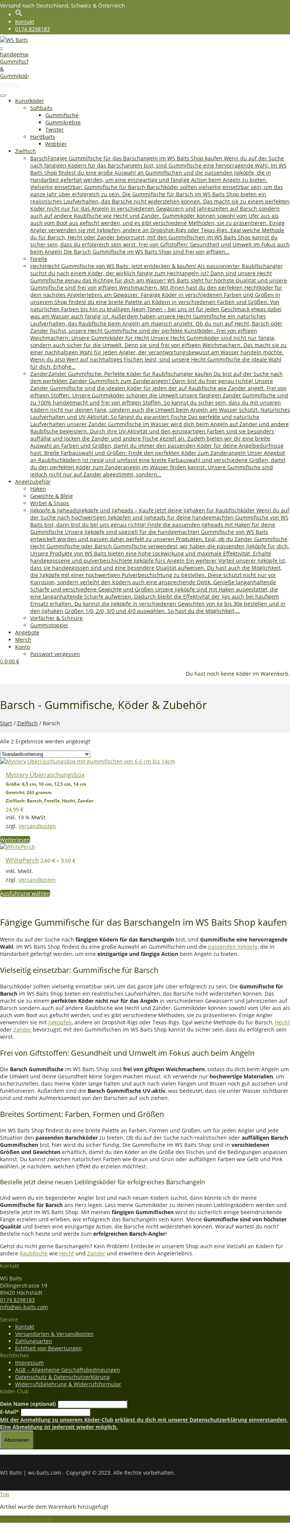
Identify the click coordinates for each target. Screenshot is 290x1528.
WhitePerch (22, 860)
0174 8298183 (32, 29)
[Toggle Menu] (3, 96)
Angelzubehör (33, 481)
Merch (23, 639)
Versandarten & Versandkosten (54, 1333)
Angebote (27, 632)
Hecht (282, 1022)
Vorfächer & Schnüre (56, 618)
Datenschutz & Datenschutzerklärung (62, 1377)
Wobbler (56, 143)
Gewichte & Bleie (51, 496)
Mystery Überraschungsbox (45, 775)
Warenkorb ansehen (25, 1519)
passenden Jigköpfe (233, 946)
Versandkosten (37, 826)
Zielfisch (25, 151)
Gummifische (62, 115)
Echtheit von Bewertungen (48, 1348)
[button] (19, 14)
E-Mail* (9, 1411)
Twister (54, 129)
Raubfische (34, 1253)
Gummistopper (49, 625)
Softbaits (41, 108)
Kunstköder (29, 100)
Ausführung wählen (25, 893)
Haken (38, 488)
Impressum (29, 1362)
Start (6, 723)
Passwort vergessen (55, 654)
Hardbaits (42, 136)
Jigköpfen (60, 1022)
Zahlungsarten (33, 1341)
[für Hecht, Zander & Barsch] (14, 75)
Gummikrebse (63, 122)
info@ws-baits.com (24, 1307)
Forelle (38, 258)
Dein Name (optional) (28, 1403)
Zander (22, 1029)
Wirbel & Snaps (49, 503)
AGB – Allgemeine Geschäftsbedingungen (67, 1369)
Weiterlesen (15, 839)
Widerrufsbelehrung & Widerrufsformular (68, 1384)
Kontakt (24, 21)
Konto (22, 646)
